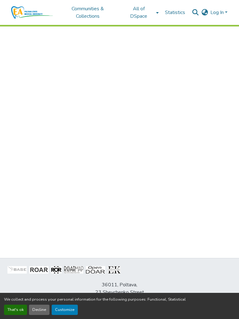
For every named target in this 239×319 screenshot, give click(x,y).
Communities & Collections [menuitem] (88, 12)
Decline (39, 309)
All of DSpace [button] (138, 12)
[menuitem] (141, 12)
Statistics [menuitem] (175, 12)
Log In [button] (217, 12)
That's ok (15, 309)
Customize (64, 309)
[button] (32, 12)
